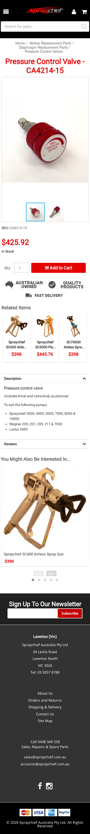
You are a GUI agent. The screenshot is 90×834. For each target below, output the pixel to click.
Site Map (45, 720)
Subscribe (70, 613)
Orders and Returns (45, 700)
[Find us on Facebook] (39, 786)
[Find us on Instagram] (49, 786)
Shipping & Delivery (45, 707)
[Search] (84, 26)
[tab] (45, 378)
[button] (84, 82)
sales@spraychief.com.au (45, 757)
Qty (7, 267)
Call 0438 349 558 (45, 741)
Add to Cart (60, 267)
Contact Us (45, 714)
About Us (45, 693)
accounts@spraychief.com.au (45, 764)
